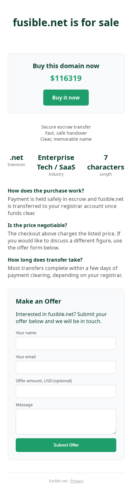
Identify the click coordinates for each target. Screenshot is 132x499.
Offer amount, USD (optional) (44, 381)
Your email (26, 357)
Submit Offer (66, 445)
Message (24, 405)
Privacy (76, 481)
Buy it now (66, 97)
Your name (26, 333)
